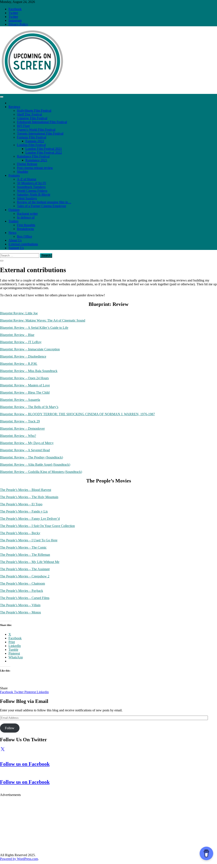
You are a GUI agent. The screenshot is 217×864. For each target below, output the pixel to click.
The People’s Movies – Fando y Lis (24, 511)
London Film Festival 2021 (43, 149)
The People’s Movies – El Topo (21, 504)
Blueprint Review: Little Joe (19, 313)
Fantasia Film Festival (31, 137)
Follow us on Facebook (25, 764)
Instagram (15, 20)
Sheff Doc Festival (29, 114)
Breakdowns (25, 229)
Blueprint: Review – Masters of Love (25, 385)
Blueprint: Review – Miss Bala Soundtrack (28, 371)
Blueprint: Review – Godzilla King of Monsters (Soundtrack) (41, 472)
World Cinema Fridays (32, 190)
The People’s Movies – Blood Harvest (25, 490)
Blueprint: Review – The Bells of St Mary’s (29, 407)
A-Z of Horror (26, 179)
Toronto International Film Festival (40, 133)
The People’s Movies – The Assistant (25, 569)
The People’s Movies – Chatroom (22, 583)
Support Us (16, 248)
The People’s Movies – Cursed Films (24, 598)
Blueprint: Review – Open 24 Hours (24, 378)
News (12, 232)
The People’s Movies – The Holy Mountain (29, 497)
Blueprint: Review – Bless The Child (25, 392)
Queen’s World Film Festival (36, 129)
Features (14, 175)
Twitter (13, 13)
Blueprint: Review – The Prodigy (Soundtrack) (31, 457)
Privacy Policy (18, 24)
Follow (9, 728)
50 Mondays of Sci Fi (31, 183)
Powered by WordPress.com (19, 859)
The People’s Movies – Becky (20, 533)
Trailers (13, 221)
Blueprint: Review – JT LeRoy (21, 342)
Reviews (14, 107)
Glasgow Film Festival (32, 118)
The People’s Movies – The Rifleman (25, 554)
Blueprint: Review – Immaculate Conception (30, 349)
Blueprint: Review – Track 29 (20, 421)
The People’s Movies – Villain (20, 605)
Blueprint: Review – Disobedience (23, 356)
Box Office (24, 236)
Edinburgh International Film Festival (42, 122)
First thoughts (26, 225)
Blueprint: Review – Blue (17, 335)
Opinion (13, 210)
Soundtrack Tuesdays (31, 187)
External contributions (23, 244)
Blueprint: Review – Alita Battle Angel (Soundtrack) (35, 464)
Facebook (15, 9)
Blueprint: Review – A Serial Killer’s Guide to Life (34, 327)
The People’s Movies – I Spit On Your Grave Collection (37, 526)
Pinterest (30, 692)
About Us (15, 240)
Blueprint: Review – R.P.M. (18, 363)
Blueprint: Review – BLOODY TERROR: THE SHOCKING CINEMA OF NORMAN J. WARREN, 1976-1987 (77, 414)
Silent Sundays (27, 198)
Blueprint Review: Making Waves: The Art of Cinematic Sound (42, 320)
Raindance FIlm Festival (33, 156)
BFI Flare (23, 126)
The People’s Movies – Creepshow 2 (24, 576)
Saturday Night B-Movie (33, 194)
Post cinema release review (35, 168)
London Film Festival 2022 (43, 152)
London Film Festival (31, 145)
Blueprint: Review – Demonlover (22, 428)
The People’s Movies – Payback (21, 590)
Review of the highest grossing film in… (44, 202)
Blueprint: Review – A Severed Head (25, 450)
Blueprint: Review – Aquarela (20, 399)
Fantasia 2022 (34, 141)
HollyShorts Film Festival (34, 110)
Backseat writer (27, 213)
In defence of (26, 217)
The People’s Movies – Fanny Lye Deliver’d (30, 518)
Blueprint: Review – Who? (18, 436)
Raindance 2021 (36, 160)
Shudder (22, 171)
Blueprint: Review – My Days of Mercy (27, 443)
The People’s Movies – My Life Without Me (29, 562)
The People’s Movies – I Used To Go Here (28, 540)
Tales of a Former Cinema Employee (41, 206)
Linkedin (43, 692)
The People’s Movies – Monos (20, 612)
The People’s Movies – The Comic (23, 547)
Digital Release (27, 164)
